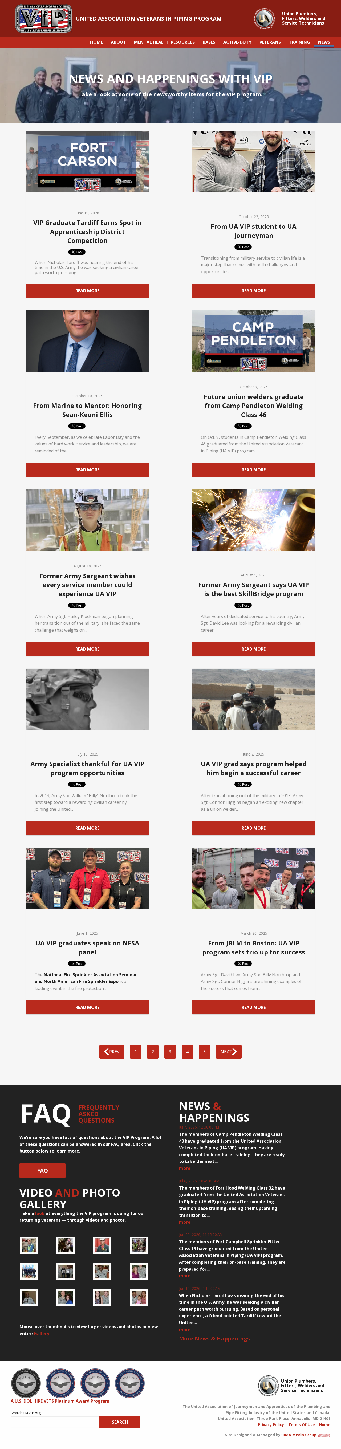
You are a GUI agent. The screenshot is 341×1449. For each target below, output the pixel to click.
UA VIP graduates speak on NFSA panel (87, 947)
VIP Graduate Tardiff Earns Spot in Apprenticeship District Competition (87, 231)
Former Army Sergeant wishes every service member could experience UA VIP (87, 584)
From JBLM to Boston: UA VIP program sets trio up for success (253, 947)
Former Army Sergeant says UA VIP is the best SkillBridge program (253, 589)
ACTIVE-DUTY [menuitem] (237, 42)
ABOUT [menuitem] (118, 42)
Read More (87, 291)
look (39, 1213)
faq (42, 1170)
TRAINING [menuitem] (299, 42)
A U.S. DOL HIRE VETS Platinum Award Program (60, 1401)
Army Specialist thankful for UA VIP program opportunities (87, 768)
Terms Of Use (301, 1424)
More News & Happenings (214, 1338)
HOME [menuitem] (96, 42)
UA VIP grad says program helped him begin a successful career (254, 768)
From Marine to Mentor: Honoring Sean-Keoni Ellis (87, 410)
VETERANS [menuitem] (270, 42)
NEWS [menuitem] (324, 42)
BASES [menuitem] (209, 42)
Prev (114, 1052)
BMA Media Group (299, 1434)
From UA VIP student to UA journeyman (254, 231)
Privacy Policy (271, 1424)
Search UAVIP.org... (27, 1412)
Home (324, 1424)
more (184, 1168)
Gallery (41, 1333)
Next (226, 1052)
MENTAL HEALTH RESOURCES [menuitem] (164, 42)
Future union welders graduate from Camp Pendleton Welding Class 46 (254, 405)
